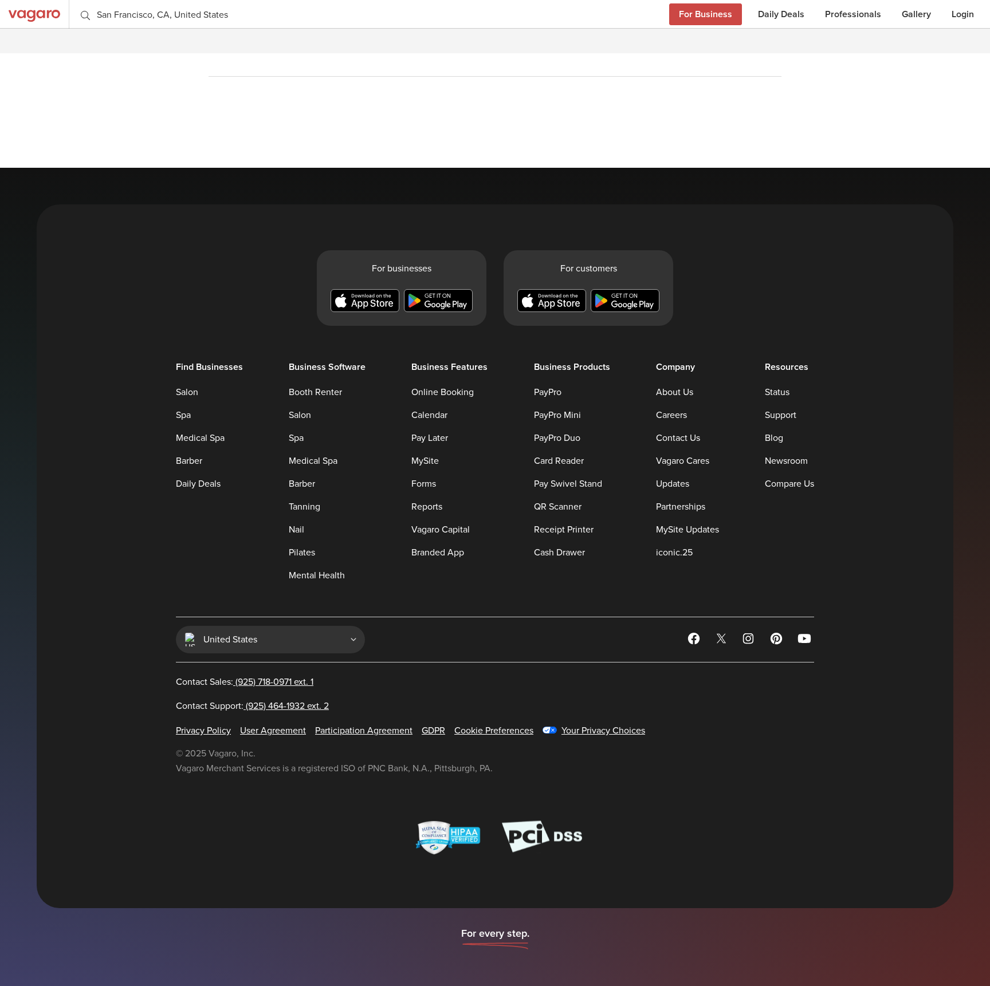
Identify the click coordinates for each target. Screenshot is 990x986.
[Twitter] (722, 640)
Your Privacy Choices (603, 730)
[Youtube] (805, 640)
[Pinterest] (777, 640)
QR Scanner (558, 506)
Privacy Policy (203, 730)
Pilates (302, 552)
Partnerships (680, 506)
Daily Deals (781, 14)
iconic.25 (674, 552)
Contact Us (678, 438)
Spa (183, 415)
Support (780, 415)
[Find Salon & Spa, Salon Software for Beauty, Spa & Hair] (34, 14)
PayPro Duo (557, 438)
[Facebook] (695, 640)
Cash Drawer (559, 552)
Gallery (916, 14)
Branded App (437, 552)
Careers (671, 415)
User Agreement (273, 730)
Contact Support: (252, 706)
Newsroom (786, 461)
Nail (296, 529)
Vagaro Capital (440, 529)
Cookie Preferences (493, 730)
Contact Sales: (244, 682)
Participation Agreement (363, 730)
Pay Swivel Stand (568, 483)
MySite (425, 461)
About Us (674, 392)
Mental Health (317, 575)
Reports (426, 506)
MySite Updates (687, 529)
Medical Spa (200, 438)
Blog (774, 438)
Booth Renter (315, 392)
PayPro (547, 392)
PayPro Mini (557, 415)
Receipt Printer (564, 529)
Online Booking (442, 392)
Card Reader (559, 461)
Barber (189, 461)
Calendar (429, 415)
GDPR (433, 730)
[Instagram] (750, 640)
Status (777, 392)
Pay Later (429, 438)
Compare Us (789, 483)
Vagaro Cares (682, 461)
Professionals (853, 14)
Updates (672, 483)
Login (963, 14)
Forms (423, 483)
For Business (705, 14)
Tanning (304, 506)
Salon (187, 392)
